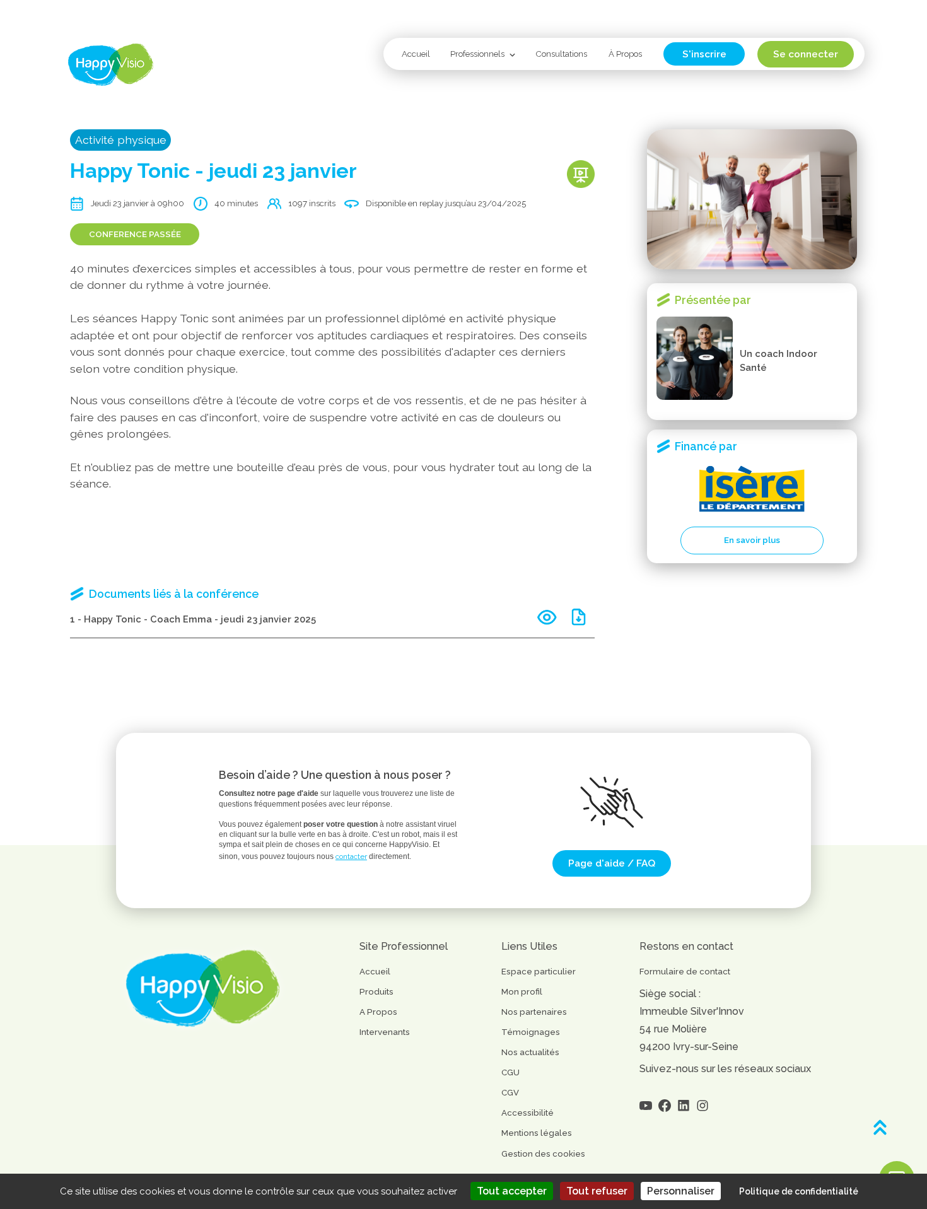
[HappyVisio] (110, 64)
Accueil (416, 54)
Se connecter (805, 54)
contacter (351, 856)
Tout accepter (512, 1191)
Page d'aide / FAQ (611, 863)
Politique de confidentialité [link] (798, 1191)
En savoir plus (752, 540)
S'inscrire (704, 54)
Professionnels (477, 54)
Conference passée (135, 234)
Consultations (561, 54)
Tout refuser (596, 1191)
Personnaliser (680, 1191)
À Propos (625, 54)
